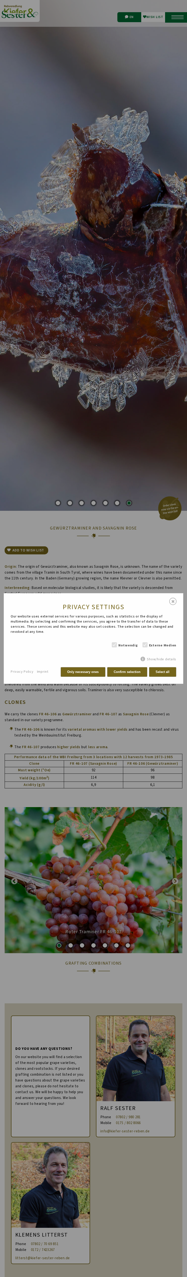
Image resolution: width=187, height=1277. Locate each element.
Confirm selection (127, 672)
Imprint (42, 671)
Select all (162, 672)
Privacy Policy (22, 671)
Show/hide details (161, 659)
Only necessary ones (83, 672)
